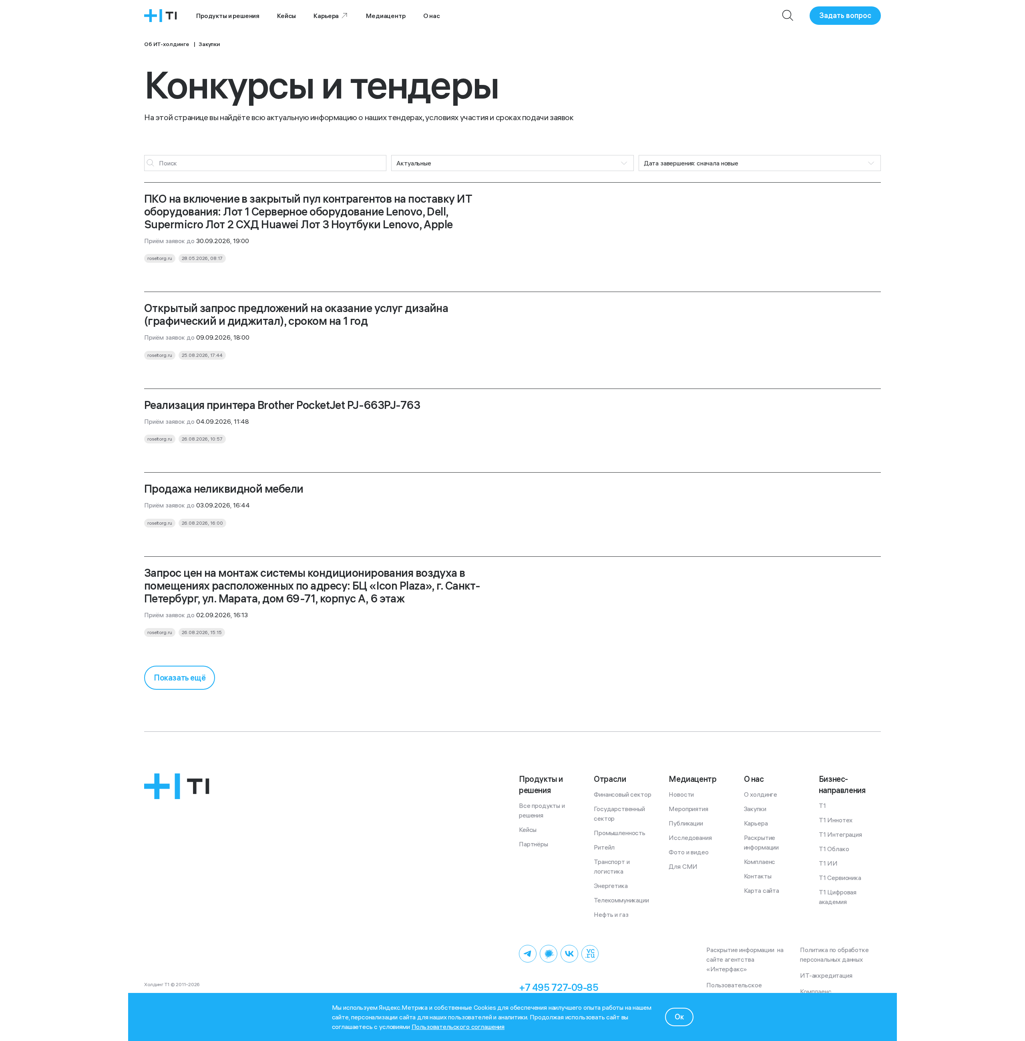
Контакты (758, 876)
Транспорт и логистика (612, 866)
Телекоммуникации (621, 900)
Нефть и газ (611, 914)
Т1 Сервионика (840, 878)
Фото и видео (688, 852)
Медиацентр (385, 16)
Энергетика (610, 886)
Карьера (326, 16)
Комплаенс (760, 862)
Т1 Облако (834, 849)
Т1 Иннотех (835, 820)
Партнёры (533, 844)
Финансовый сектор (622, 794)
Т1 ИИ (828, 863)
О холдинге (760, 794)
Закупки (755, 809)
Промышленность (619, 833)
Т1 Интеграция (840, 834)
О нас (431, 16)
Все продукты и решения (543, 810)
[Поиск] (788, 15)
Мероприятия (688, 809)
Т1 (822, 805)
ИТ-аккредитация (826, 975)
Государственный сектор (620, 813)
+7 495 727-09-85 (558, 987)
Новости (681, 794)
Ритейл (604, 847)
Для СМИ (683, 866)
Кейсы (286, 16)
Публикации (686, 823)
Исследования (690, 838)
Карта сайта (761, 890)
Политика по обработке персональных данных (836, 954)
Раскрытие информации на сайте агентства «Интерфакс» (745, 959)
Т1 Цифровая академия (838, 897)
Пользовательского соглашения (458, 1027)
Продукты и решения (227, 16)
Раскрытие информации (761, 842)
